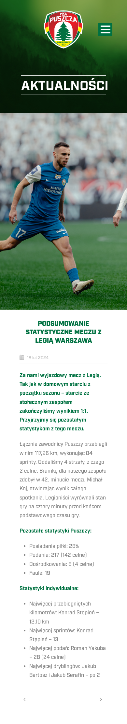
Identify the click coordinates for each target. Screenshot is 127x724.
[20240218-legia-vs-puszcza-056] (63, 211)
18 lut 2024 (38, 357)
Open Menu (105, 29)
